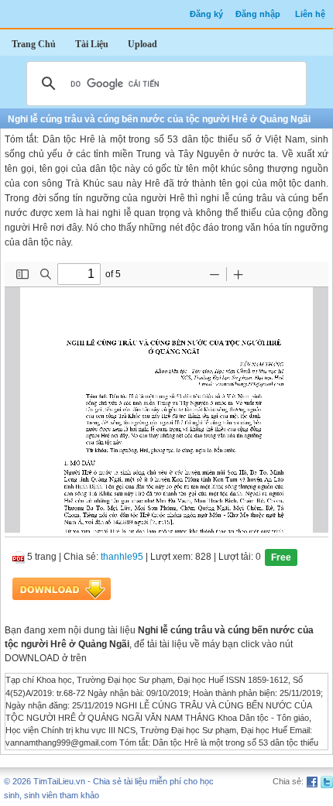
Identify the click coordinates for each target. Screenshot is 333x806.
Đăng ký (206, 14)
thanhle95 (122, 557)
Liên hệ (310, 14)
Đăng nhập (257, 14)
